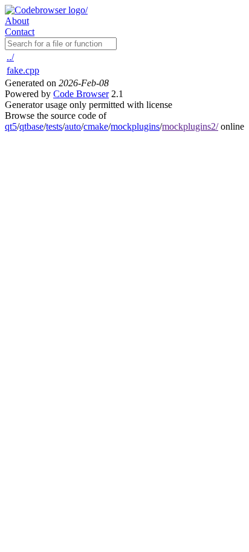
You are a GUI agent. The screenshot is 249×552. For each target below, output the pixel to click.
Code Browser (81, 94)
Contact (19, 32)
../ (10, 57)
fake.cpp (23, 70)
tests (54, 126)
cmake (95, 126)
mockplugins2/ (190, 126)
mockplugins (135, 126)
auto (73, 126)
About (17, 21)
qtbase (31, 126)
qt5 (11, 126)
